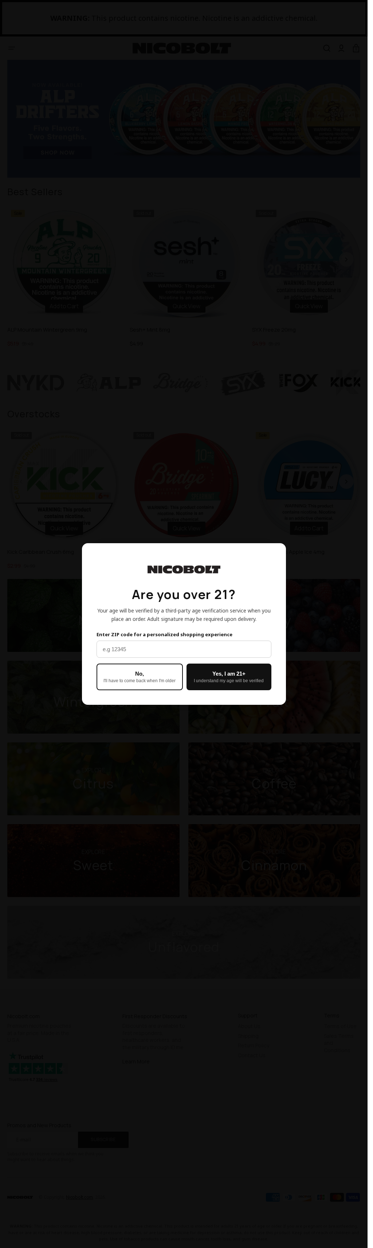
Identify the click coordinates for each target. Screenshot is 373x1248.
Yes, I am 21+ (229, 677)
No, (139, 677)
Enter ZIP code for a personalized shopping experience (164, 634)
